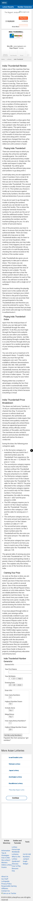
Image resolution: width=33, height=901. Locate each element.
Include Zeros (10, 708)
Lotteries (9, 59)
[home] (18, 3)
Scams (4, 867)
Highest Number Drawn (13, 701)
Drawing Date (10, 683)
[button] (31, 2)
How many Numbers (12, 695)
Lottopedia (5, 881)
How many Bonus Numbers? (15, 721)
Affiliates (4, 888)
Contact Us (5, 891)
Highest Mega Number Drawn (16, 727)
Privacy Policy (6, 884)
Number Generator (25, 7)
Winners (4, 862)
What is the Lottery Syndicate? (16, 859)
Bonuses (15, 868)
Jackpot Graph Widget (26, 861)
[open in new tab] (8, 893)
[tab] (5, 54)
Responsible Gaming (8, 886)
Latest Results (8, 7)
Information (5, 851)
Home (3, 59)
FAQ (13, 871)
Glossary (15, 864)
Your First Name (11, 669)
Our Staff (4, 879)
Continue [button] (15, 798)
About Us (4, 876)
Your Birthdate (10, 676)
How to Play (16, 866)
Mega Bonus (9, 714)
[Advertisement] (16, 821)
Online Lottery (6, 865)
